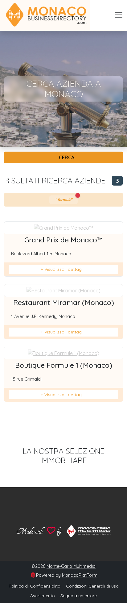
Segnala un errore (78, 595)
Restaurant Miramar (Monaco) (63, 302)
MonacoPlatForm (79, 575)
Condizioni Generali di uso (92, 586)
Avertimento (42, 595)
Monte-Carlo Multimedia (71, 566)
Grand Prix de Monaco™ (63, 240)
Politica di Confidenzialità (34, 586)
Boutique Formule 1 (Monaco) (63, 365)
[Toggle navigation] (118, 15)
